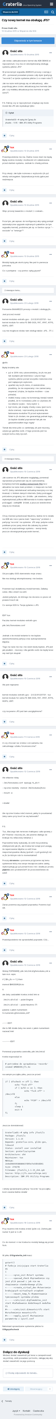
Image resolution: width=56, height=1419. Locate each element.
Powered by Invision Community (28, 1414)
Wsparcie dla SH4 (28, 31)
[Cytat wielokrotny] (4, 136)
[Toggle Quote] (6, 113)
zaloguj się (44, 1358)
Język (15, 1411)
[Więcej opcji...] (51, 53)
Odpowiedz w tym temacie (28, 40)
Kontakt (26, 1411)
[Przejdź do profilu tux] (5, 149)
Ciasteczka (38, 1411)
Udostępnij (14, 1389)
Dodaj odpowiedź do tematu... (23, 1373)
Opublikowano (24, 54)
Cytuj (11, 135)
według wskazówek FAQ (31, 484)
